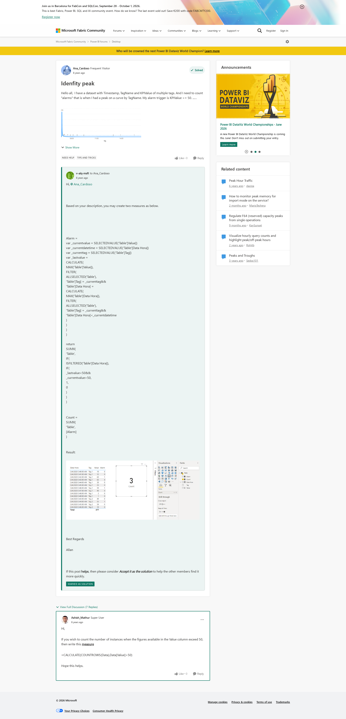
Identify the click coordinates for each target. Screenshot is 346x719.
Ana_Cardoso (81, 68)
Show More (72, 147)
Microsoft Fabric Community (71, 41)
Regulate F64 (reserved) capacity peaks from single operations (256, 218)
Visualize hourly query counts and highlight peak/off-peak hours (252, 238)
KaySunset (255, 225)
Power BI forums (99, 41)
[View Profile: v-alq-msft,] (70, 175)
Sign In (284, 30)
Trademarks (283, 702)
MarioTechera (257, 205)
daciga (250, 186)
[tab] (251, 152)
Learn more (212, 51)
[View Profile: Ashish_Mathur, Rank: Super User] (65, 620)
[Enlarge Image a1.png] (133, 490)
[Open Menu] (287, 41)
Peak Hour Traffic (240, 180)
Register (271, 30)
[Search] (259, 30)
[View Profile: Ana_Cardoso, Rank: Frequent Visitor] (66, 70)
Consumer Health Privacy (108, 710)
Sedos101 (252, 260)
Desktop (116, 41)
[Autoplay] (246, 152)
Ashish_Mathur (80, 617)
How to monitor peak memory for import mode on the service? (252, 198)
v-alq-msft (82, 173)
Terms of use (264, 702)
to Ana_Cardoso (100, 173)
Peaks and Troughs (242, 255)
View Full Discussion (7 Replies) (79, 607)
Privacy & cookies (241, 702)
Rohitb (250, 245)
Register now (51, 17)
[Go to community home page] (80, 30)
